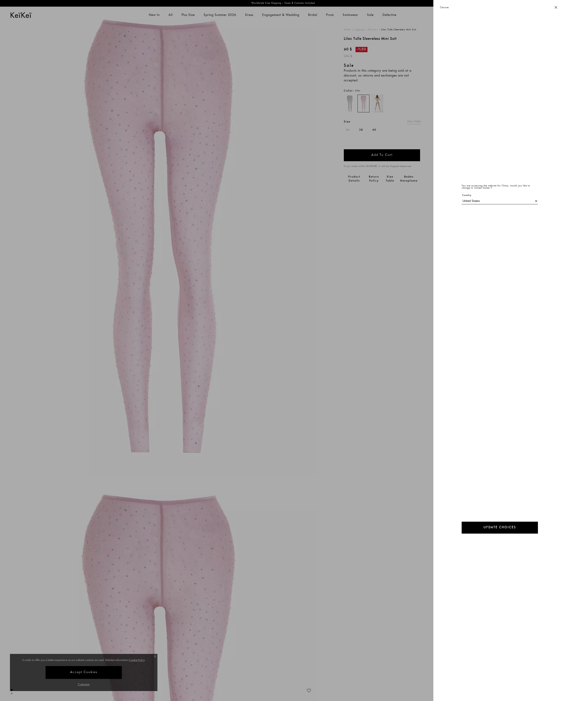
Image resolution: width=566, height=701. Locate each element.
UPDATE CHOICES (500, 527)
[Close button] (556, 7)
